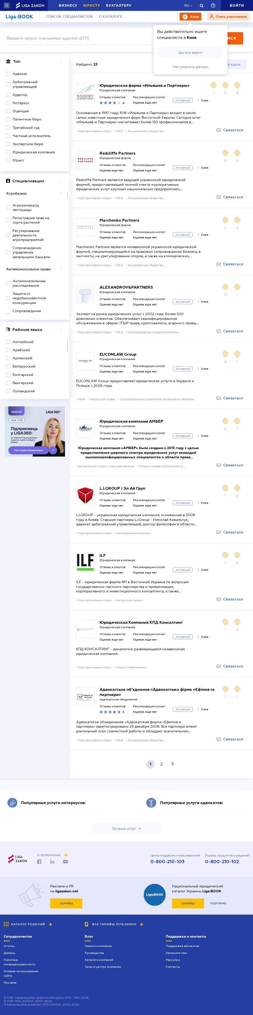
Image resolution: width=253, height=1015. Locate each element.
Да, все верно (190, 52)
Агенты (9, 946)
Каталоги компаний (99, 960)
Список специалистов (69, 17)
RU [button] (186, 5)
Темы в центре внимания (103, 967)
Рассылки (173, 960)
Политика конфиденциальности (19, 962)
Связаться (233, 130)
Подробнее (218, 903)
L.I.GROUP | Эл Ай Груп (122, 488)
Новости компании (98, 946)
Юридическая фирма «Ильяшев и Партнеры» (145, 85)
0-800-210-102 (222, 861)
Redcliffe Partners (117, 153)
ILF (103, 555)
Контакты (173, 967)
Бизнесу (68, 5)
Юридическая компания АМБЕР (131, 421)
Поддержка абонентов (182, 946)
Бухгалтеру (118, 5)
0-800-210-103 (167, 861)
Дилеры (9, 953)
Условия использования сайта (21, 973)
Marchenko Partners (119, 220)
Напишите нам (176, 953)
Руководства (94, 953)
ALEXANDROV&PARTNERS (126, 287)
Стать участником (231, 17)
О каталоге (110, 17)
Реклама (10, 982)
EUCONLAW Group (118, 354)
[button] (7, 5)
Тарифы (66, 903)
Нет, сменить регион (191, 67)
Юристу (91, 5)
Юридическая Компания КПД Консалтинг (141, 622)
